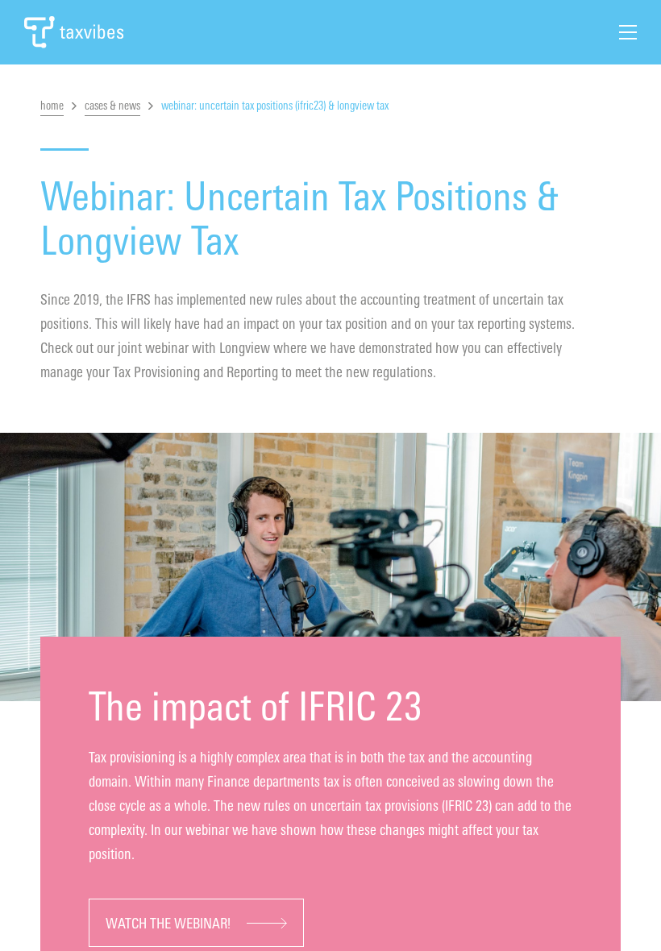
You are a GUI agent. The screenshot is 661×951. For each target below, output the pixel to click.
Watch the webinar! (168, 923)
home (52, 106)
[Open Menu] (628, 32)
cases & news (112, 106)
